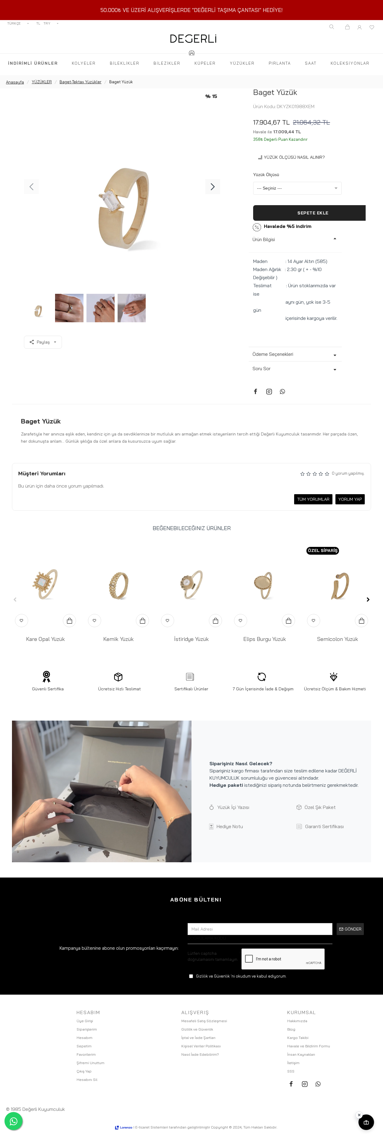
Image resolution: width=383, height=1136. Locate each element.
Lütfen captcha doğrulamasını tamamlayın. (213, 956)
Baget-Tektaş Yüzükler (80, 81)
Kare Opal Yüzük (45, 639)
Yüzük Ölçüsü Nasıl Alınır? (294, 157)
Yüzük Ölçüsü (266, 174)
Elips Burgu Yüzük (264, 639)
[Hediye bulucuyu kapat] (359, 1115)
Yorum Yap (350, 499)
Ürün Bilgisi (264, 239)
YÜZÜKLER (42, 81)
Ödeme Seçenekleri (273, 354)
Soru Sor (261, 368)
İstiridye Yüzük (191, 639)
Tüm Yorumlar (313, 499)
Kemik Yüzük (118, 639)
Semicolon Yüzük (337, 639)
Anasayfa (15, 82)
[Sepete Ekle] (69, 620)
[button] (31, 186)
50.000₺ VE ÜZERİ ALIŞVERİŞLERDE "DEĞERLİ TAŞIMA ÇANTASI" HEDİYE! (192, 10)
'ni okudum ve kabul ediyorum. (241, 976)
